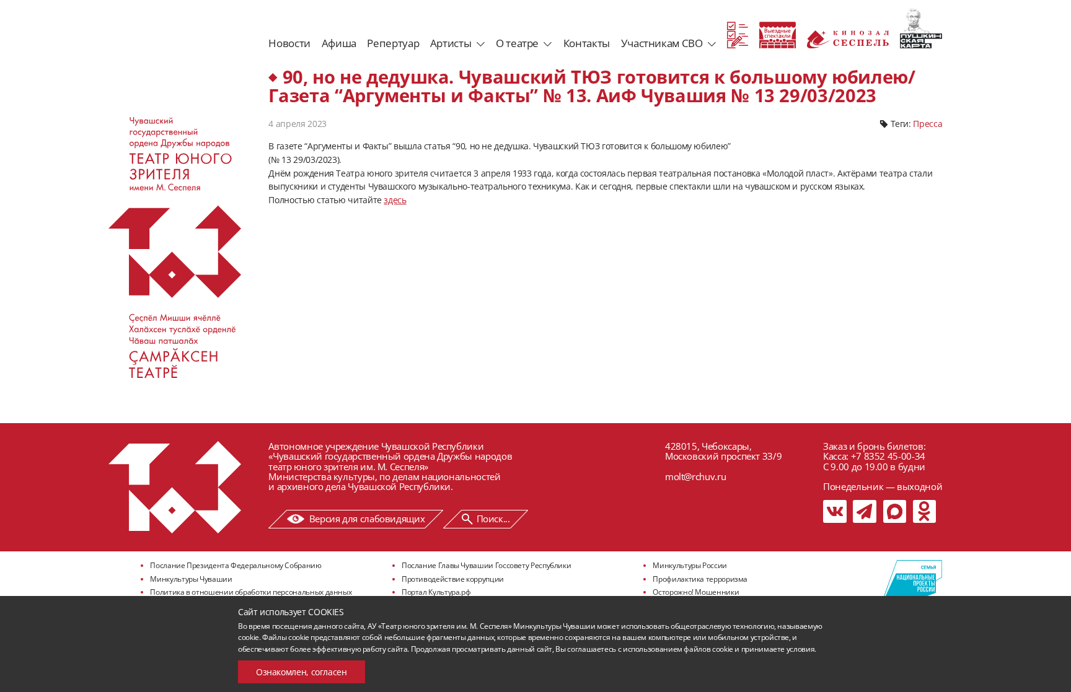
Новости (289, 43)
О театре (517, 43)
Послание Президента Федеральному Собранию (235, 565)
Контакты (586, 43)
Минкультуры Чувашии (191, 579)
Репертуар (393, 43)
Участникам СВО (662, 43)
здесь (395, 200)
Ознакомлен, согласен (301, 672)
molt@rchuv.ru (695, 476)
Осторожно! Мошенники (696, 592)
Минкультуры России (690, 565)
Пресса (927, 123)
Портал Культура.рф (436, 592)
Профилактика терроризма (700, 579)
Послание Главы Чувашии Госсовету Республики (486, 565)
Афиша (339, 43)
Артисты (450, 43)
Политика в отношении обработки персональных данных (250, 592)
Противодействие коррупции (453, 579)
